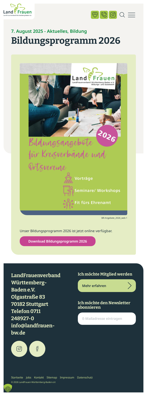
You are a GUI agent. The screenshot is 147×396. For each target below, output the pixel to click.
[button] (8, 388)
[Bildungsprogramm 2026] (73, 138)
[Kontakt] (104, 15)
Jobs (28, 377)
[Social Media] (113, 15)
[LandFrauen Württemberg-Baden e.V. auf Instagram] (19, 349)
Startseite (17, 377)
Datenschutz (85, 377)
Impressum (67, 377)
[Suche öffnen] (122, 15)
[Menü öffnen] (131, 15)
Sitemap (52, 377)
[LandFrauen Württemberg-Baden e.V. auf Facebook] (37, 349)
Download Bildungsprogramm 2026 (57, 241)
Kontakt (39, 377)
